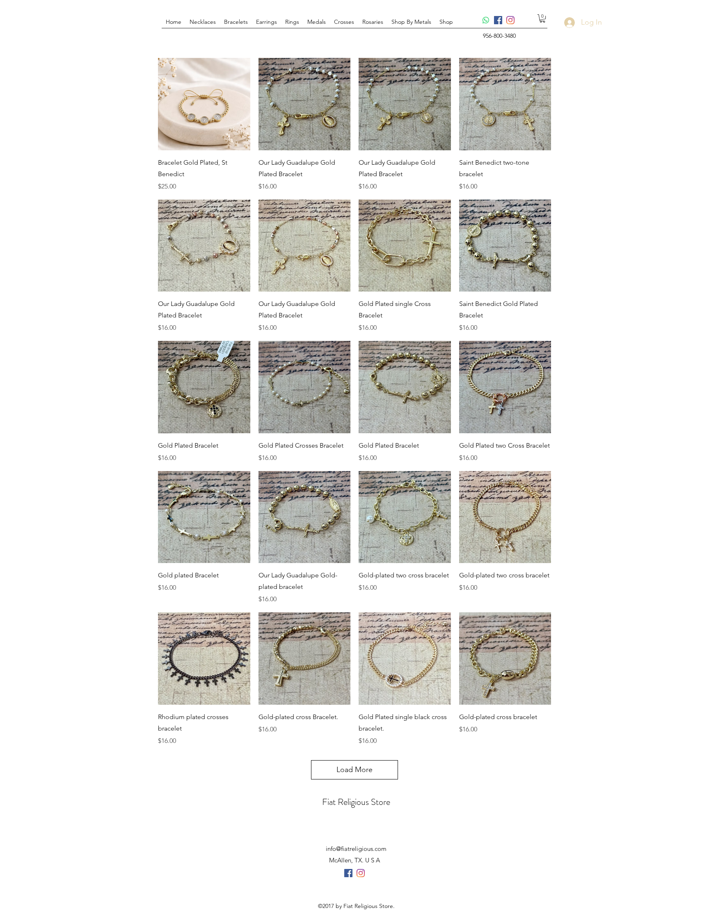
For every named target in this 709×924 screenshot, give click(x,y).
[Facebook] (498, 20)
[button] (316, 22)
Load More (354, 769)
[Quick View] (204, 104)
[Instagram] (510, 20)
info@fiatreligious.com (356, 849)
